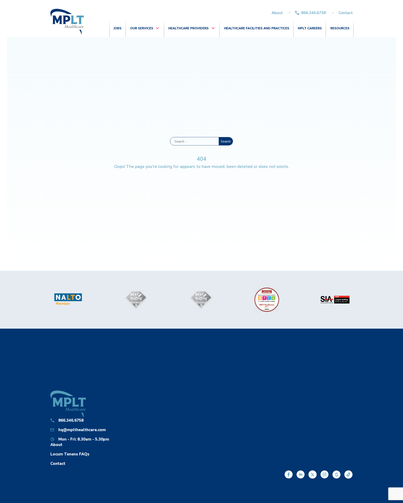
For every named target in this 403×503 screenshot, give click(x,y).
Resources (339, 28)
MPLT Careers (310, 28)
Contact (346, 12)
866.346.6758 (313, 12)
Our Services (141, 28)
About (277, 12)
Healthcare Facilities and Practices (256, 28)
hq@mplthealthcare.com (82, 430)
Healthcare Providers (188, 28)
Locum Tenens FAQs (69, 454)
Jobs (118, 28)
